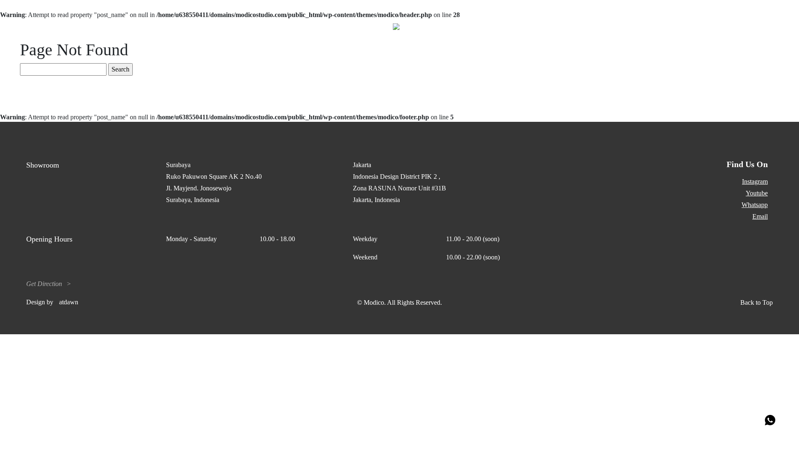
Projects (37, 26)
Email (760, 216)
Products (83, 26)
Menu (765, 26)
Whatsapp (755, 204)
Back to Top (756, 302)
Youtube (757, 193)
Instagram (755, 181)
